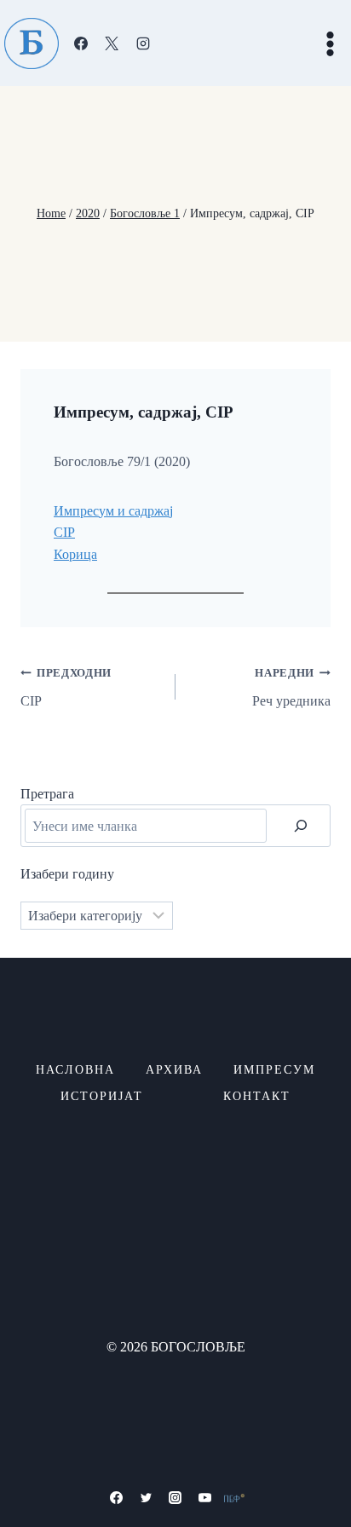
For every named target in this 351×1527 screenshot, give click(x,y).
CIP (64, 532)
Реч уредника (291, 687)
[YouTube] (205, 1498)
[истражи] (300, 826)
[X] (111, 43)
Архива (174, 1069)
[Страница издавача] (234, 1498)
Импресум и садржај (113, 511)
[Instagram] (143, 43)
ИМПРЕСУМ (274, 1069)
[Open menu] (329, 43)
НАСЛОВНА (75, 1069)
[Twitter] (145, 1498)
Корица (75, 554)
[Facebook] (81, 43)
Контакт (257, 1096)
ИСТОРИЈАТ (101, 1096)
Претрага (47, 794)
